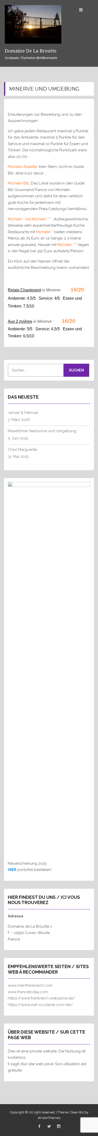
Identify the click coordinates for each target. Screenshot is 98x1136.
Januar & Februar (23, 412)
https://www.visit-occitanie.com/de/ (40, 1004)
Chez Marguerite (22, 449)
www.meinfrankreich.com (30, 985)
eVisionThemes (49, 1118)
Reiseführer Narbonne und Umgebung (42, 431)
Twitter (49, 1126)
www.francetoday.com (28, 992)
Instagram (58, 1126)
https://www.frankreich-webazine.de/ (41, 998)
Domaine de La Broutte (31, 51)
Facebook (39, 1126)
